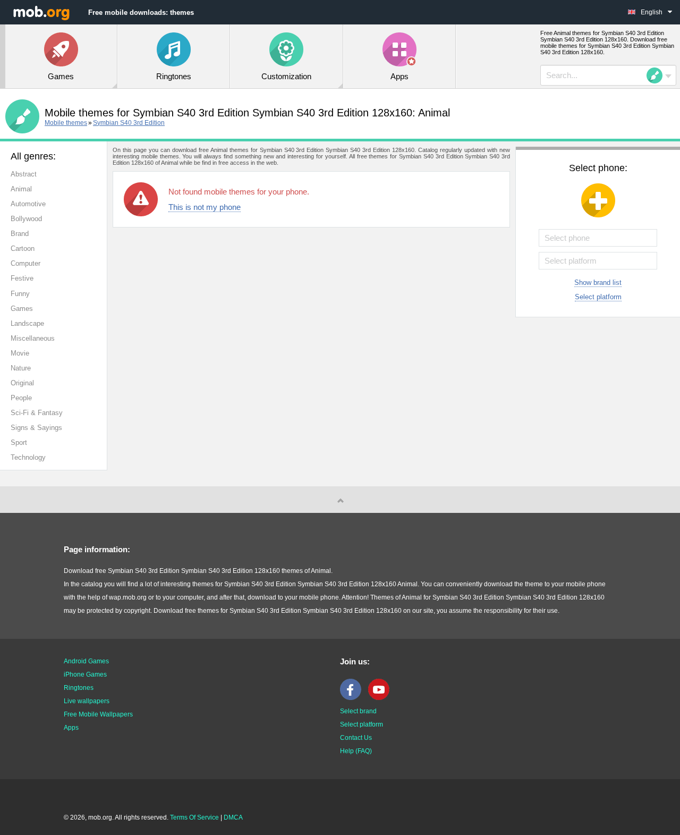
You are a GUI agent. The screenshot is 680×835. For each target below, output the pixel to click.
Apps (71, 727)
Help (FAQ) (356, 751)
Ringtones (79, 687)
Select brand (358, 711)
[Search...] (658, 75)
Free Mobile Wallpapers (98, 714)
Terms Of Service (194, 817)
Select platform (598, 297)
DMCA (233, 817)
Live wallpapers (86, 701)
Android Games (86, 661)
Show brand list (598, 282)
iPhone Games (85, 674)
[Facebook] (353, 698)
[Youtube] (381, 698)
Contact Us (356, 737)
